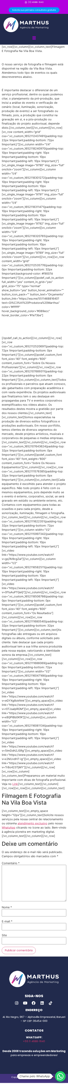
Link (15, 784)
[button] (34, 38)
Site (4, 935)
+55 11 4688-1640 (34, 1041)
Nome (7, 907)
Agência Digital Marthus (44, 1077)
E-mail (7, 921)
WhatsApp (8, 827)
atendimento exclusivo (32, 823)
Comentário (11, 863)
